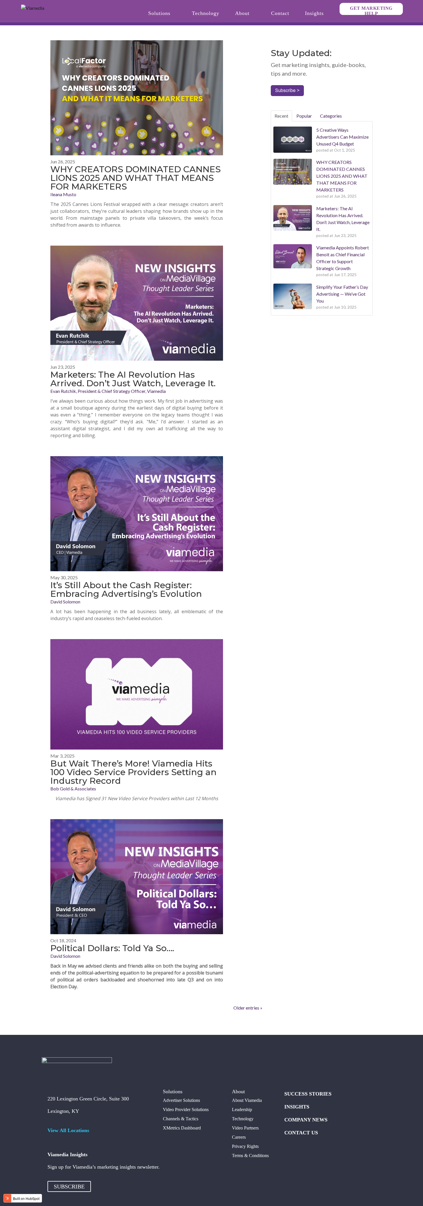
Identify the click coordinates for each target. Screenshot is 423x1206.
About (242, 13)
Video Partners (245, 1127)
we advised (90, 966)
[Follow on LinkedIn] (323, 1067)
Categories (331, 116)
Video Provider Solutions (186, 1109)
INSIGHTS (296, 1107)
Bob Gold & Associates (73, 788)
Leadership (242, 1109)
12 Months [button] (206, 798)
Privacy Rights (245, 1146)
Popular (304, 116)
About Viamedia (247, 1100)
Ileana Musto (63, 194)
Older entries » (247, 1007)
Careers (239, 1137)
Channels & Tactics (180, 1118)
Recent (281, 116)
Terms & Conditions (250, 1155)
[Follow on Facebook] (289, 1067)
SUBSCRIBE (69, 1186)
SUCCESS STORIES (307, 1094)
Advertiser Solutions (181, 1100)
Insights (314, 13)
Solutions (159, 13)
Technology (205, 13)
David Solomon (65, 601)
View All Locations (68, 1130)
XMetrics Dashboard (182, 1127)
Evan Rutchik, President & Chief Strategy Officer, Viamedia (108, 391)
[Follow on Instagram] (312, 1067)
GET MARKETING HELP (371, 10)
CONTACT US (301, 1133)
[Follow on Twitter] (300, 1067)
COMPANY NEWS (305, 1120)
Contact (280, 13)
